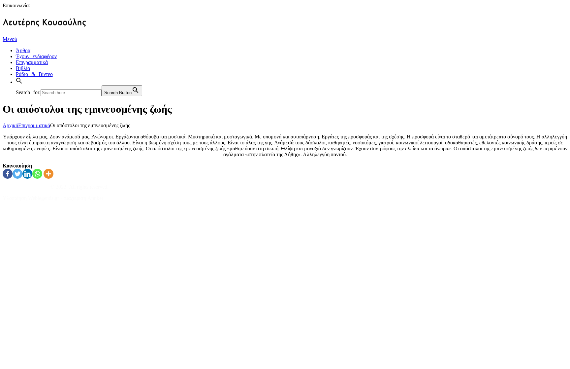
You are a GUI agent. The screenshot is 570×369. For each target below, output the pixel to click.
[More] (48, 174)
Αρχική (10, 125)
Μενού (10, 39)
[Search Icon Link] (21, 81)
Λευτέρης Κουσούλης (26, 187)
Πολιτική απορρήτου (24, 209)
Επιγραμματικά (34, 125)
